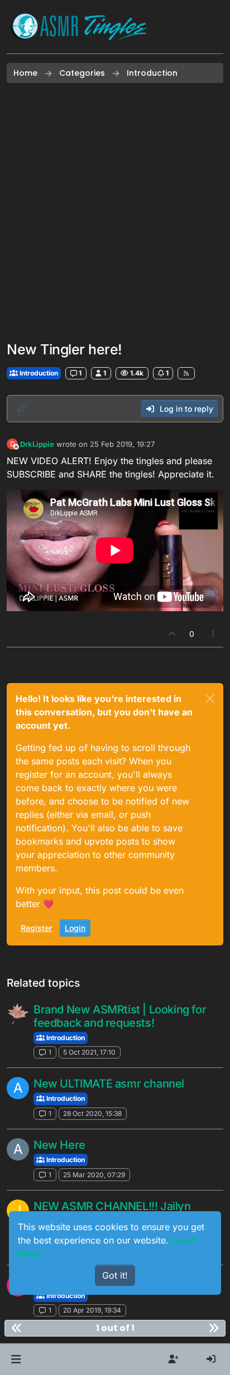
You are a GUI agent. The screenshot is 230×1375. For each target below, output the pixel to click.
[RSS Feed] (186, 373)
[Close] (210, 698)
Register (36, 928)
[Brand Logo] (79, 26)
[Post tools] (214, 633)
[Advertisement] (115, 212)
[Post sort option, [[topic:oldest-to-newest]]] (22, 409)
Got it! (115, 1275)
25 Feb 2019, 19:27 (122, 444)
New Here (59, 1145)
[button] (15, 1359)
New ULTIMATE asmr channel (108, 1083)
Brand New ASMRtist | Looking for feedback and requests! (119, 1016)
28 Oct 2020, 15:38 (92, 1113)
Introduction (38, 373)
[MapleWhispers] (18, 1014)
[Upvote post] (172, 633)
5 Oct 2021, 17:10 (89, 1052)
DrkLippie (37, 444)
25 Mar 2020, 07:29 (94, 1175)
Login (75, 928)
